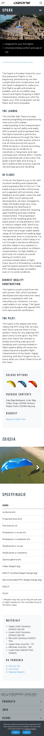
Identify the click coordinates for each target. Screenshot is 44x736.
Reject (16, 732)
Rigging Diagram (17, 672)
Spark (31, 62)
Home (4, 62)
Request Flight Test (15, 419)
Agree (27, 732)
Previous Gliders (21, 62)
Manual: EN (14, 666)
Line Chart (14, 669)
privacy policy (30, 729)
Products (11, 62)
